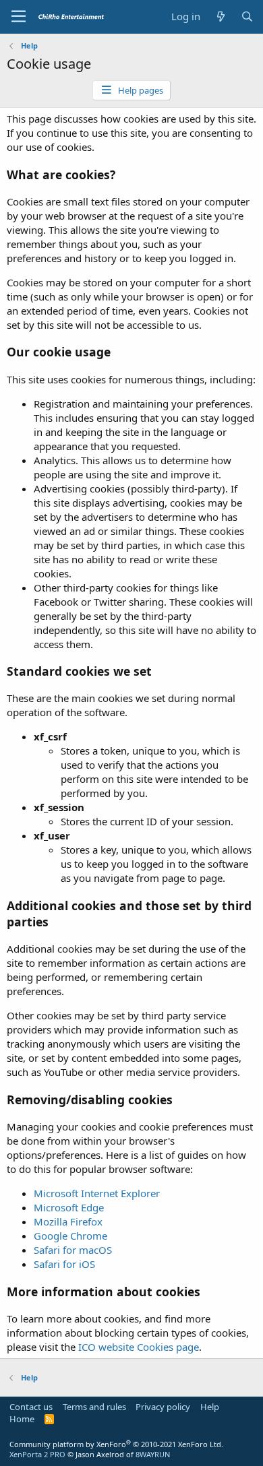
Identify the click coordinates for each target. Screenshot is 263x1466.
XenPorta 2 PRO (37, 1454)
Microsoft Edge (69, 1207)
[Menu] (18, 17)
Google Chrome (70, 1235)
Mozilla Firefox (68, 1221)
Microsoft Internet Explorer (97, 1193)
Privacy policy (163, 1407)
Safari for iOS (64, 1264)
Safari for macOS (73, 1249)
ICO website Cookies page (138, 1346)
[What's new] (220, 16)
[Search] (247, 16)
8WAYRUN (153, 1454)
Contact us (31, 1407)
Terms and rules (94, 1407)
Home (21, 1419)
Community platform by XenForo (116, 1444)
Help (209, 1407)
